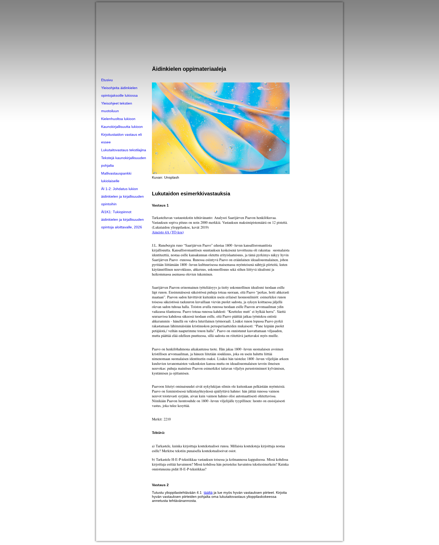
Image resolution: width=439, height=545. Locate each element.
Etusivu (107, 80)
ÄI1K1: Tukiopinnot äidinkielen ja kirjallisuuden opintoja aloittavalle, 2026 (122, 219)
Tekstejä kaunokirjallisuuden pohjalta (123, 161)
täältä (208, 492)
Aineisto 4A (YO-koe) (168, 232)
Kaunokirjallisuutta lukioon (122, 127)
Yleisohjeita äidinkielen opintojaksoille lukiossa (119, 91)
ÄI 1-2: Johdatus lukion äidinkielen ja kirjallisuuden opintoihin (122, 196)
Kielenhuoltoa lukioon (118, 119)
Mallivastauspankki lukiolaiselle (116, 177)
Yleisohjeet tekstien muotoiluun (116, 107)
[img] (219, 39)
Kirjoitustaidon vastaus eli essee (121, 138)
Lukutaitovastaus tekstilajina (123, 150)
